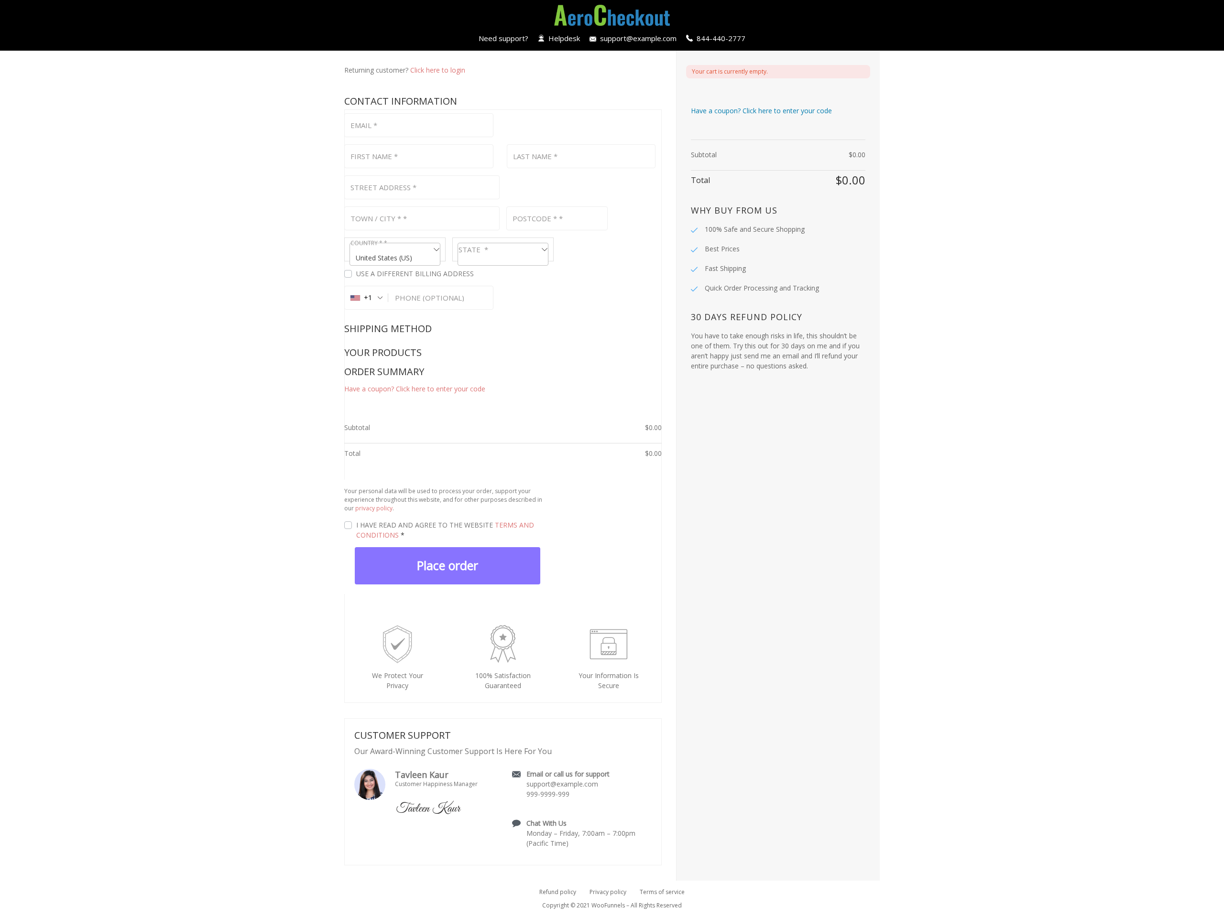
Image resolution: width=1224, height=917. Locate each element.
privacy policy (374, 508)
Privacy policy (608, 892)
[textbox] (503, 254)
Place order (447, 565)
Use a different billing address (416, 273)
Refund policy (557, 892)
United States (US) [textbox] (384, 257)
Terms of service (662, 892)
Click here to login (437, 70)
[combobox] (395, 249)
